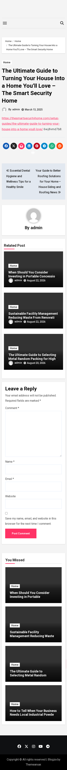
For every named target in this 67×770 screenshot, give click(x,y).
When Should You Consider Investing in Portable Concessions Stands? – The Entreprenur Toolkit (30, 598)
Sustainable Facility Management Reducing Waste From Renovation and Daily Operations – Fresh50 (33, 317)
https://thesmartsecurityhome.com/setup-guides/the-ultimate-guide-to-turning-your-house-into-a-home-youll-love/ (31, 123)
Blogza (52, 759)
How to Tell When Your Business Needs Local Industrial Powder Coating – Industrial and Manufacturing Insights (33, 716)
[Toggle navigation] (5, 23)
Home (6, 62)
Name (9, 461)
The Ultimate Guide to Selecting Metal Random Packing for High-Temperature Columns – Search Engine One (32, 677)
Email (9, 479)
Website (10, 496)
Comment (12, 408)
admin (16, 109)
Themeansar (33, 764)
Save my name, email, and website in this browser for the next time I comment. (30, 521)
